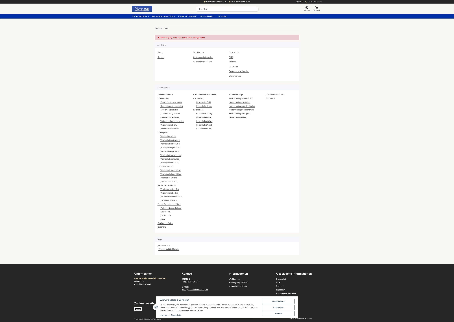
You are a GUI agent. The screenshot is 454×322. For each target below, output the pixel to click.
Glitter (162, 219)
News (160, 52)
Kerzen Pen (165, 212)
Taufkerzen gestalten (169, 110)
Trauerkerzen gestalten (170, 114)
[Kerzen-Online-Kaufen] (142, 9)
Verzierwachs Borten (169, 193)
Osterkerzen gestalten (169, 117)
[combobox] (299, 1)
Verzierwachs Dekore (167, 185)
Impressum (233, 67)
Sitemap (232, 62)
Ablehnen (278, 313)
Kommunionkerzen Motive (171, 102)
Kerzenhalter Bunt (203, 129)
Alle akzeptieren (278, 301)
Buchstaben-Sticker (168, 178)
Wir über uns (198, 52)
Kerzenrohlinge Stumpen (239, 102)
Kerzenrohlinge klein (237, 117)
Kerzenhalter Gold (203, 117)
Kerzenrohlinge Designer (239, 114)
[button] (307, 9)
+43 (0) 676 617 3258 (315, 2)
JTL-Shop (309, 318)
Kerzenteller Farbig (204, 114)
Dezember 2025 (164, 245)
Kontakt (161, 57)
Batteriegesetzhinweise (239, 71)
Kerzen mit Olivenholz (275, 95)
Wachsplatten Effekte (169, 163)
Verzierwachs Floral (168, 125)
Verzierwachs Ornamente (171, 197)
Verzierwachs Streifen (169, 189)
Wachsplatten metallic (169, 159)
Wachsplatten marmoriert (170, 155)
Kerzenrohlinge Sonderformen (241, 110)
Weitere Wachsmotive (169, 129)
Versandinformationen (202, 62)
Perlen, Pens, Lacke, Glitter (169, 204)
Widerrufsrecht (235, 76)
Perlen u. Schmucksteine (170, 208)
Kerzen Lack (165, 216)
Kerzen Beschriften (166, 166)
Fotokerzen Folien (165, 223)
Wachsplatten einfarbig (170, 140)
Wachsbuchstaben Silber (170, 174)
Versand (158, 319)
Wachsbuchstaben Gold (170, 170)
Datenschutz (234, 52)
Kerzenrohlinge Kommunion (241, 98)
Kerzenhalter (198, 110)
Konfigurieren (278, 307)
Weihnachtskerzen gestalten (172, 121)
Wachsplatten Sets (168, 136)
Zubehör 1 (162, 227)
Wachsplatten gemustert (170, 148)
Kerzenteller (198, 98)
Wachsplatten (163, 132)
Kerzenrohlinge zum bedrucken (242, 106)
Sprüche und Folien (168, 182)
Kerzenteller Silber (204, 106)
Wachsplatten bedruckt (169, 144)
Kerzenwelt (270, 98)
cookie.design (300, 318)
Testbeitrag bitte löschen (169, 249)
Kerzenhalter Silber (204, 121)
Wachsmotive (163, 98)
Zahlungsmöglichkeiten (203, 57)
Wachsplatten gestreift (169, 151)
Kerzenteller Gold (203, 102)
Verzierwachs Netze (168, 200)
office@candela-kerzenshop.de (195, 290)
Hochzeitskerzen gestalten (171, 106)
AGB (231, 57)
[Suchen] (198, 8)
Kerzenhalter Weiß (204, 125)
